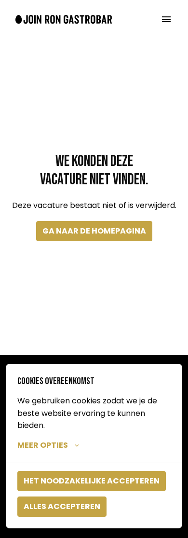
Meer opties (42, 445)
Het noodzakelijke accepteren (92, 480)
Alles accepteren (62, 506)
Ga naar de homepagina (94, 230)
